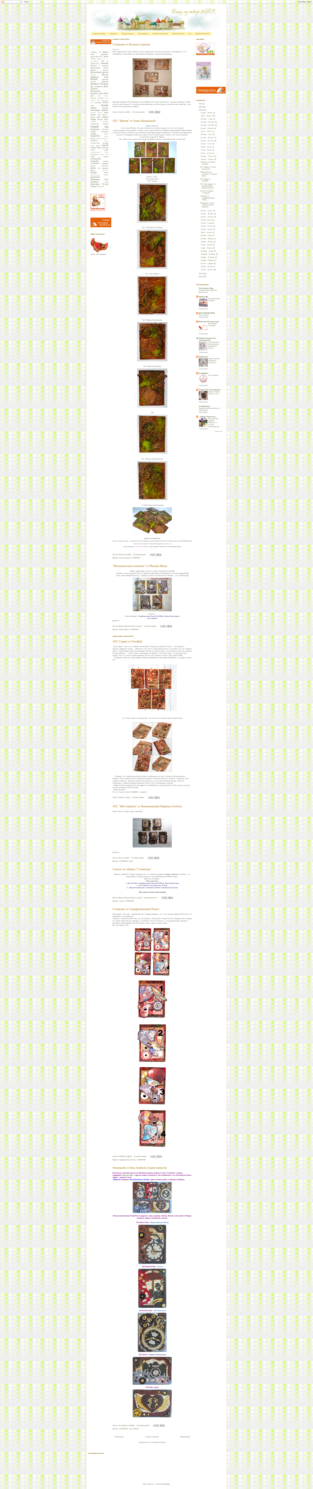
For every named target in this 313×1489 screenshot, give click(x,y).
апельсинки (94, 56)
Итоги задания (213, 375)
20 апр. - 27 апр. (207, 226)
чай (99, 168)
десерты (94, 93)
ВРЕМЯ (94, 79)
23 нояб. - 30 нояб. (208, 122)
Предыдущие (185, 1437)
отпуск (93, 134)
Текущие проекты (128, 34)
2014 (201, 110)
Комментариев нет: (151, 898)
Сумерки (105, 163)
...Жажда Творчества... (208, 417)
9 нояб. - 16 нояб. (207, 128)
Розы (99, 147)
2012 (201, 277)
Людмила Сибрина (96, 112)
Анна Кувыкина (124, 558)
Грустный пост (204, 315)
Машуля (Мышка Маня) (159, 1222)
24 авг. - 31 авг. (206, 147)
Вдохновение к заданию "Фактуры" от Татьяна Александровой (213, 422)
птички (106, 140)
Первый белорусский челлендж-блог (207, 339)
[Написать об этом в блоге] (152, 112)
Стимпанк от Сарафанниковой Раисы (135, 909)
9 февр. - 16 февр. (208, 257)
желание (93, 98)
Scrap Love (100, 186)
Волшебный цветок (99, 72)
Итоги (98, 100)
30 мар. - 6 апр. (207, 235)
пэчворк (105, 143)
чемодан (105, 168)
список (121, 901)
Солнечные (95, 159)
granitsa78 (95, 177)
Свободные (94, 154)
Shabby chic (203, 357)
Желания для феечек (160, 34)
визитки (105, 70)
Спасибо (94, 161)
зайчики (101, 98)
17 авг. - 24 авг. (206, 150)
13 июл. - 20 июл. (207, 159)
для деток (103, 93)
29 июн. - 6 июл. (207, 211)
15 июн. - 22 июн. (207, 217)
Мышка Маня (124, 629)
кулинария (95, 110)
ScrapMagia (203, 373)
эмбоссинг (105, 170)
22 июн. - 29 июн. (207, 214)
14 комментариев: (138, 858)
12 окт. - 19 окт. (206, 131)
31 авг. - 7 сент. (206, 144)
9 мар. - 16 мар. (207, 245)
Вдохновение (95, 68)
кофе (92, 105)
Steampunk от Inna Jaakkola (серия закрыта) (139, 1167)
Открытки (104, 132)
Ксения (160, 1266)
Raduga (93, 186)
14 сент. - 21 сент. (207, 141)
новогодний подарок (99, 124)
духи (92, 96)
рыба (106, 150)
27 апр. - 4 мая (206, 223)
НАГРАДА (93, 121)
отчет (106, 134)
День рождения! (96, 86)
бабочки (104, 63)
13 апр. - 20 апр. (207, 229)
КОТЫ (105, 102)
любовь (104, 110)
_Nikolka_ (93, 52)
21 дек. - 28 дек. (207, 113)
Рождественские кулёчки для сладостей (214, 360)
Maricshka (94, 184)
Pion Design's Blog (206, 288)
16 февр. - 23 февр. (208, 254)
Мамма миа (95, 115)
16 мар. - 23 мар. (207, 242)
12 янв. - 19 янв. (207, 270)
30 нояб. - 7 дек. (207, 119)
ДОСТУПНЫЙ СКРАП (207, 313)
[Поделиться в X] (154, 112)
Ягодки (93, 173)
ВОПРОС (93, 75)
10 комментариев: (143, 1425)
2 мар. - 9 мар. (206, 248)
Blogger (167, 1484)
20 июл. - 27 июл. (207, 156)
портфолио (98, 138)
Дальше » (116, 621)
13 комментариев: (138, 112)
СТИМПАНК (135, 558)
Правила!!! (113, 34)
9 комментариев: (138, 797)
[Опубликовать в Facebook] (157, 112)
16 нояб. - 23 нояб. (208, 125)
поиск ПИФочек (139, 546)
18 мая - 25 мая (207, 220)
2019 (201, 104)
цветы (93, 168)
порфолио (105, 138)
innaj (106, 182)
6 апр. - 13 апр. (206, 232)
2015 (201, 107)
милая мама (95, 117)
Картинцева (104, 100)
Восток (105, 75)
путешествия (95, 143)
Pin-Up (105, 184)
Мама (106, 112)
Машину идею (127, 1175)
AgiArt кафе (203, 297)
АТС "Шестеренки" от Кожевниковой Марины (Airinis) (147, 806)
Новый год (99, 126)
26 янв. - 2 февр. (207, 263)
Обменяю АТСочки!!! (202, 34)
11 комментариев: (140, 1156)
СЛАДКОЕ (134, 792)
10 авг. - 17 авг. (206, 153)
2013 (201, 273)
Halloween (95, 179)
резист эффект (95, 145)
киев (91, 102)
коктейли (98, 102)
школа (92, 170)
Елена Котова (102, 95)
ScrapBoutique (204, 406)
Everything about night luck (208, 290)
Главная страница (99, 34)
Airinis (131, 861)
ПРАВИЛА (93, 140)
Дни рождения (143, 34)
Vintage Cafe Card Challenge (209, 390)
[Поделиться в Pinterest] (159, 112)
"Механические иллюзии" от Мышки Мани (139, 565)
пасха (92, 138)
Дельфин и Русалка (99, 84)
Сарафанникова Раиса (127, 1160)
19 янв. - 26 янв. (207, 266)
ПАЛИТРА (95, 136)
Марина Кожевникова (157, 1354)
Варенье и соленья (99, 66)
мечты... (105, 115)
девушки (105, 82)
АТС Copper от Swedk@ (127, 641)
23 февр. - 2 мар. (207, 251)
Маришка (166, 573)
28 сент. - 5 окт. (207, 134)
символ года (104, 154)
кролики (105, 108)
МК (190, 34)
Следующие (118, 1437)
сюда (169, 543)
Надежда (105, 121)
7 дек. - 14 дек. (206, 116)
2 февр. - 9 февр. (207, 260)
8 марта (104, 52)
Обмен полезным (178, 34)
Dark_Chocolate (95, 175)
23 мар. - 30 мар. (207, 239)
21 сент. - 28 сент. (207, 138)
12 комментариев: (150, 626)
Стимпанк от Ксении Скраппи (131, 44)
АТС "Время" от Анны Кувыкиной (134, 120)
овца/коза (94, 129)
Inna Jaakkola (134, 1429)
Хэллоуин (104, 166)
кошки (104, 105)
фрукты (93, 166)
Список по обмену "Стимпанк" (131, 869)
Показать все (219, 431)
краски (93, 108)
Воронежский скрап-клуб (209, 322)
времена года (99, 77)
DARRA (106, 175)
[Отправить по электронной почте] (150, 112)
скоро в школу (99, 157)
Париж (106, 136)
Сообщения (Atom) (159, 1442)
